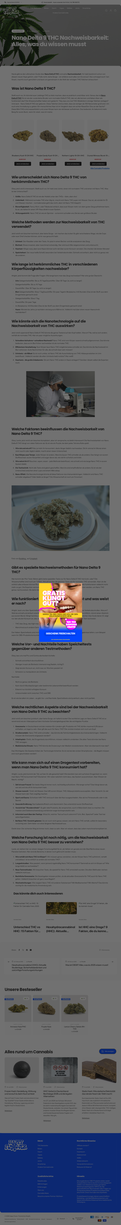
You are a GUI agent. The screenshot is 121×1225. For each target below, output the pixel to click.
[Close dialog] (80, 585)
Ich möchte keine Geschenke (60, 639)
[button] (60, 610)
